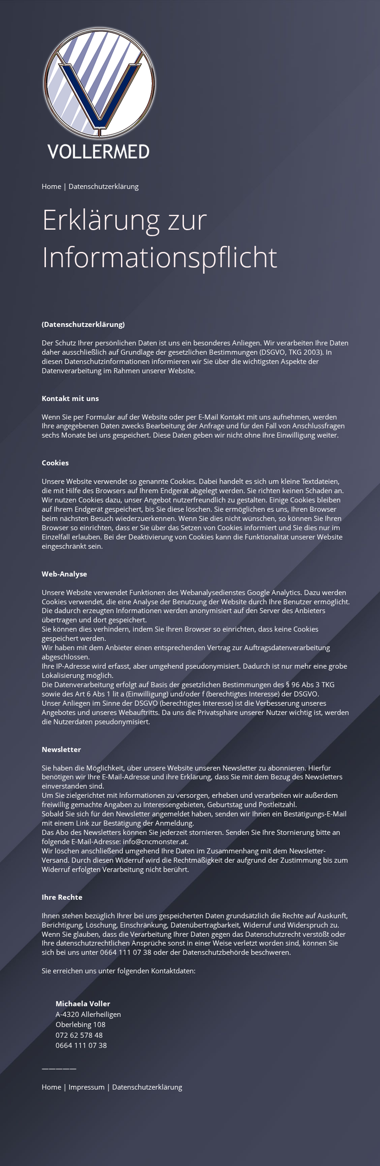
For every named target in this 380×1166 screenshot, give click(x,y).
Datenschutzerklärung (147, 1086)
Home (51, 186)
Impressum (87, 1086)
